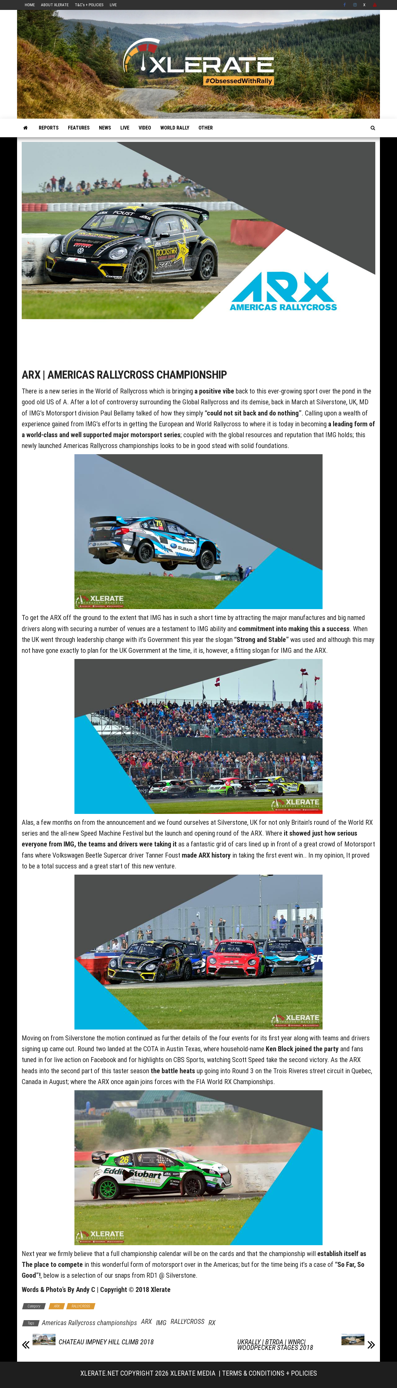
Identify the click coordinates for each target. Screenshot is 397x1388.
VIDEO (145, 128)
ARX (57, 1306)
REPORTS (49, 128)
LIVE (113, 4)
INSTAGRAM (355, 5)
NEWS (105, 128)
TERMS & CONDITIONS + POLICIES (269, 1373)
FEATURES (79, 128)
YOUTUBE (375, 5)
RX (212, 1323)
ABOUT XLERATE (55, 4)
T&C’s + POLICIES (89, 4)
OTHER (205, 128)
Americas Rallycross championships (89, 1323)
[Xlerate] (25, 128)
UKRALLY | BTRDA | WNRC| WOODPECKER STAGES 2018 (275, 1345)
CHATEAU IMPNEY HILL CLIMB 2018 (106, 1342)
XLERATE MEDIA (193, 1373)
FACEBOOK (345, 5)
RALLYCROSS (81, 1306)
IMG (161, 1323)
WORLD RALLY (174, 128)
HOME (30, 4)
